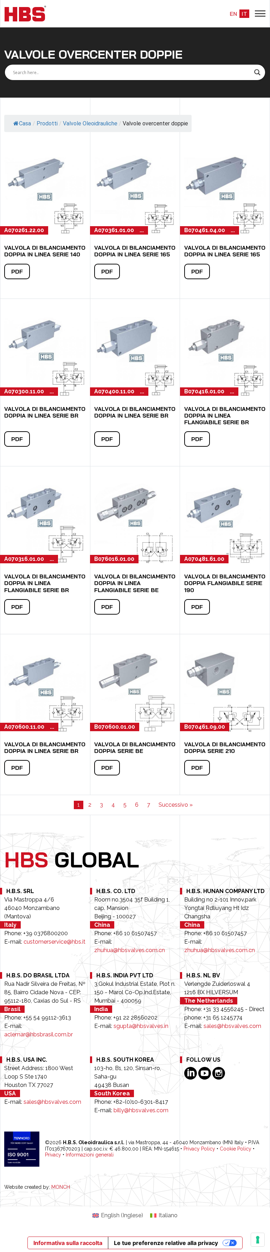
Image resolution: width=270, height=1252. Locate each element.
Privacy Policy (199, 1149)
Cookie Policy (235, 1149)
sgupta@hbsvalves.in (141, 1026)
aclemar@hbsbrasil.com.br (38, 1034)
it (244, 13)
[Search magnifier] (257, 72)
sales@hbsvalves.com (232, 1026)
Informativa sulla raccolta (67, 1242)
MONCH (60, 1187)
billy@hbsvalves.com (141, 1110)
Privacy (53, 1155)
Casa (25, 123)
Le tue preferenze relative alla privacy (166, 1242)
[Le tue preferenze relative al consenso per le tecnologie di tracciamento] (257, 1239)
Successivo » (176, 804)
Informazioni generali (90, 1155)
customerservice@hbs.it (54, 941)
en (233, 13)
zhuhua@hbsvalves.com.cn (129, 950)
